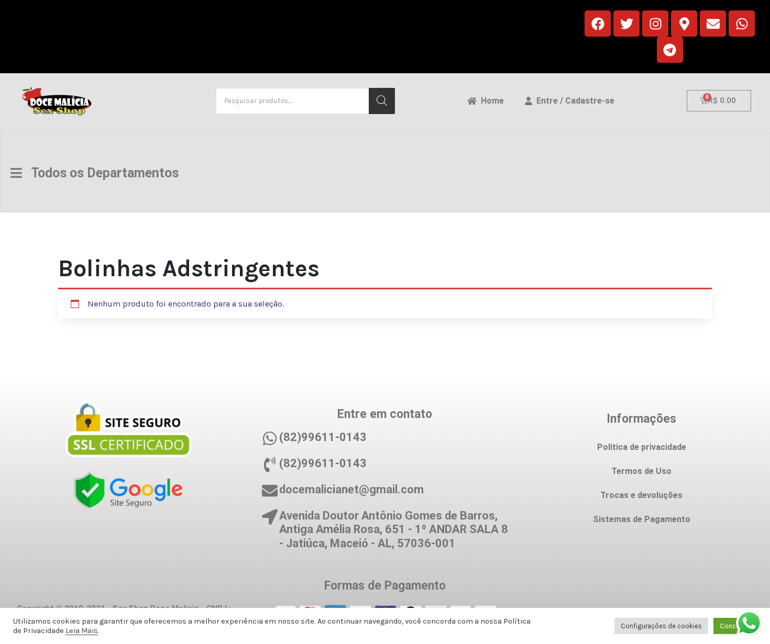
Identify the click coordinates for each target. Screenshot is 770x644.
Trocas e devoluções (641, 495)
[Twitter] (626, 23)
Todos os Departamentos (100, 172)
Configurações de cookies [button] (661, 626)
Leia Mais (81, 630)
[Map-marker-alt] (684, 23)
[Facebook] (598, 23)
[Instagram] (655, 23)
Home (490, 101)
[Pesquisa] (382, 101)
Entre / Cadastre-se (573, 101)
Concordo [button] (735, 626)
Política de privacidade (641, 447)
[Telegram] (670, 50)
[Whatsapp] (742, 23)
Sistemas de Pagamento (641, 519)
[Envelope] (713, 23)
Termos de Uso (641, 471)
